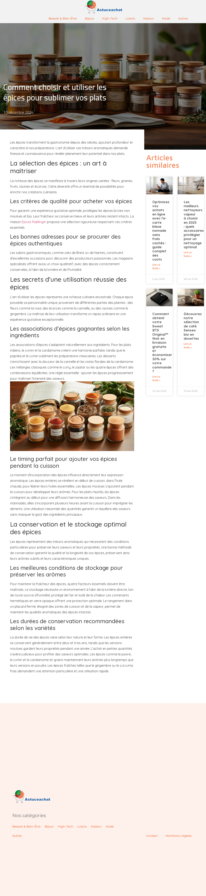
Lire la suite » (156, 266)
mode (166, 18)
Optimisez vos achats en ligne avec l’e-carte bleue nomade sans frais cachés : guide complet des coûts (160, 230)
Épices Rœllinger (34, 222)
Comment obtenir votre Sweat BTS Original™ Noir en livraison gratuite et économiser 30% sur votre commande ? (162, 342)
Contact (152, 836)
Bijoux (89, 18)
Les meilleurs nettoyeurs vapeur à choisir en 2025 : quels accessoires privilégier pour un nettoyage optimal (194, 224)
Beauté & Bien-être (62, 18)
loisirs (130, 18)
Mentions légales (179, 836)
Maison (148, 18)
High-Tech (109, 18)
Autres (183, 18)
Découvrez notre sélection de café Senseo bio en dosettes (193, 326)
